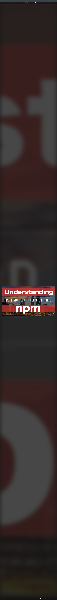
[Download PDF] (53, 598)
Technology (42, 598)
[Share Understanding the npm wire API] (49, 598)
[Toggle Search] (52, 3)
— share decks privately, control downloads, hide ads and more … (28, 0)
